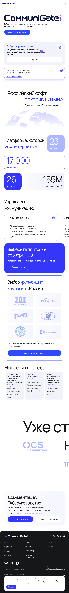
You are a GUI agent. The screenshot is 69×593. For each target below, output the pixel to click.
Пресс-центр (29, 551)
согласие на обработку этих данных (46, 583)
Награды (28, 546)
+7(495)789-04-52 (57, 536)
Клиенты (7, 551)
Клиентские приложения (29, 556)
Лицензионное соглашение (14, 574)
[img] (16, 536)
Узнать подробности (14, 76)
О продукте (8, 547)
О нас (6, 542)
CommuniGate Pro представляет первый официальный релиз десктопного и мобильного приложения (14, 378)
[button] (18, 267)
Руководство (52, 542)
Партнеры (7, 555)
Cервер (50, 546)
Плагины (28, 542)
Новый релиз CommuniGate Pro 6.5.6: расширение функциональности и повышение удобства (53, 378)
